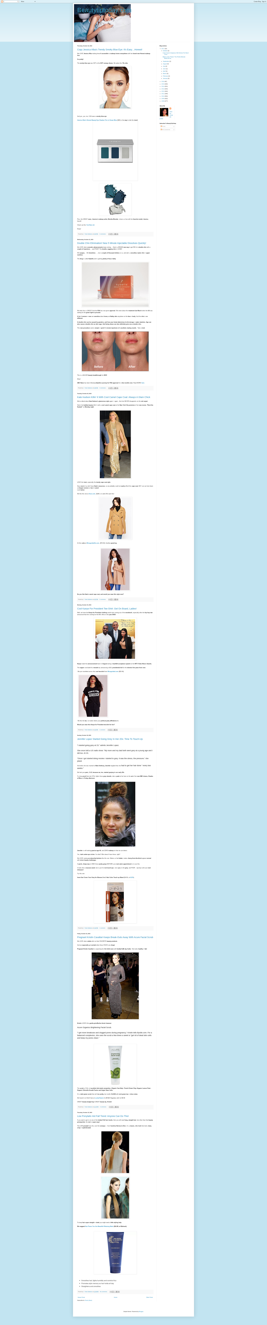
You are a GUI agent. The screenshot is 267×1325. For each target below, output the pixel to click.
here (142, 383)
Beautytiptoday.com (104, 10)
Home (115, 1297)
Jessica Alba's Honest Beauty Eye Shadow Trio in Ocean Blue (97, 120)
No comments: (104, 1291)
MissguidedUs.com (93, 543)
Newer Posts (81, 1297)
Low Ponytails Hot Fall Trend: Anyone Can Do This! (103, 1116)
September (166, 61)
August (165, 64)
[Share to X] (113, 234)
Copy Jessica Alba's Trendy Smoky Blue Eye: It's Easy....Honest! (109, 49)
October (165, 50)
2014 (163, 86)
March (165, 73)
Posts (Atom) (88, 1300)
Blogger (141, 1311)
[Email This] (109, 234)
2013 (163, 89)
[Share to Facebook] (115, 234)
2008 (163, 101)
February (165, 76)
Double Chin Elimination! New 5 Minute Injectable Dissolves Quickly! (111, 243)
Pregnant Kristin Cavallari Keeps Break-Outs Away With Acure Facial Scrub (115, 937)
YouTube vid (90, 225)
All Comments (166, 129)
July (164, 66)
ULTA (132, 877)
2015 (163, 84)
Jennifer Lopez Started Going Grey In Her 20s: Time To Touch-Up (110, 739)
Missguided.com (113, 671)
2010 (163, 96)
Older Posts (149, 1297)
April (164, 71)
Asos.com (92, 494)
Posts (163, 126)
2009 (163, 98)
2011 (163, 93)
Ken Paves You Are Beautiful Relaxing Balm (99, 1226)
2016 (163, 81)
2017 (163, 48)
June (164, 69)
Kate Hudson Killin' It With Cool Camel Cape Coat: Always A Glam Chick (113, 397)
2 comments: (102, 234)
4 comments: (102, 388)
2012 (163, 91)
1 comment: (102, 729)
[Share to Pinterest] (117, 234)
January (165, 78)
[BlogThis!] (111, 234)
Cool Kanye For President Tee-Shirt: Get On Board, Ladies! (107, 608)
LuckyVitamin (99, 1098)
